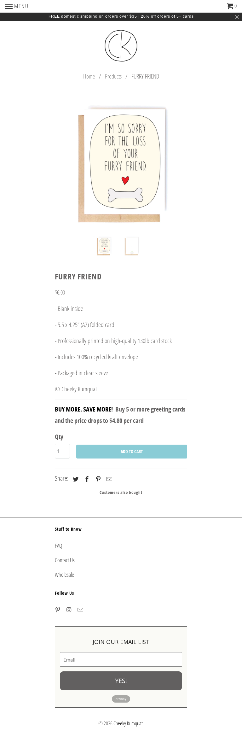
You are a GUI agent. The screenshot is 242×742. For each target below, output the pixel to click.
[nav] (17, 6)
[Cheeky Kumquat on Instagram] (69, 609)
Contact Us (65, 560)
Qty (59, 436)
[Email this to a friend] (108, 479)
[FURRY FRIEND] (140, 164)
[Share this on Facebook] (86, 479)
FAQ (58, 545)
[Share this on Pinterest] (97, 479)
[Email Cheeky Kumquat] (81, 609)
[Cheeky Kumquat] (121, 46)
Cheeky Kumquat (128, 723)
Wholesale (64, 574)
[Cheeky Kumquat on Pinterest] (58, 609)
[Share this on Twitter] (75, 479)
